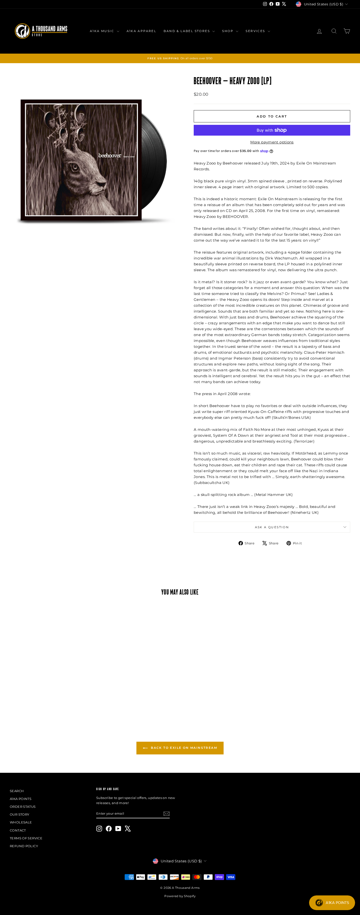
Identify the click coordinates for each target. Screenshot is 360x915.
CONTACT (18, 830)
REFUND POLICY (24, 846)
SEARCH (17, 791)
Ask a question (272, 527)
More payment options (272, 142)
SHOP (228, 31)
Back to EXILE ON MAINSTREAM (183, 748)
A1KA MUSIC (102, 31)
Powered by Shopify (180, 896)
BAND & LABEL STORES (187, 31)
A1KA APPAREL (141, 31)
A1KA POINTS (20, 799)
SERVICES (256, 31)
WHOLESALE (21, 822)
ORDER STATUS (23, 807)
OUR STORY (19, 814)
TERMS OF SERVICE (26, 838)
